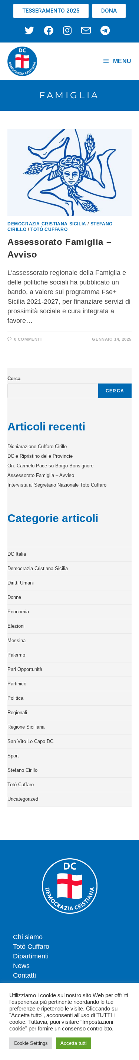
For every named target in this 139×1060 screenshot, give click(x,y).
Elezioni (15, 626)
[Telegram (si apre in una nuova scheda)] (105, 30)
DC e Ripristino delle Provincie (40, 456)
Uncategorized (22, 799)
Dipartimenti (31, 956)
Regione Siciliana (25, 727)
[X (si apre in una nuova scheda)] (31, 30)
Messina (16, 640)
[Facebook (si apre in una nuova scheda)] (48, 30)
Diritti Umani (20, 583)
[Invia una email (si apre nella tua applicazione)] (86, 30)
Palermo (16, 655)
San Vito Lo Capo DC (30, 741)
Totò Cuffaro (48, 229)
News (21, 965)
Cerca (13, 378)
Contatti (24, 975)
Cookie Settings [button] (31, 1043)
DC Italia (16, 554)
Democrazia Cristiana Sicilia (46, 223)
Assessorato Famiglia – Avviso (40, 475)
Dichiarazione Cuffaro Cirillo (37, 446)
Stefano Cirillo (22, 770)
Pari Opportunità (24, 669)
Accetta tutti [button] (73, 1043)
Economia (18, 611)
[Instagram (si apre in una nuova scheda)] (67, 30)
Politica (15, 698)
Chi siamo (28, 937)
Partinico (16, 683)
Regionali (17, 712)
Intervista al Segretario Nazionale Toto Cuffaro (56, 485)
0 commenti (28, 339)
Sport (13, 756)
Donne (14, 597)
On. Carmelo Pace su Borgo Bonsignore (50, 465)
